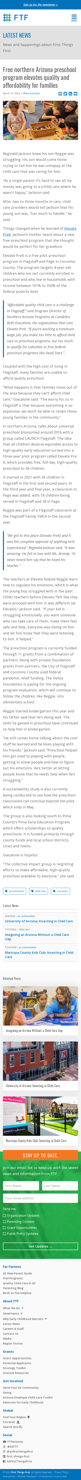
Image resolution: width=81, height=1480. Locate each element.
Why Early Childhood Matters (23, 1319)
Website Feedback (27, 1476)
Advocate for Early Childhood (23, 1402)
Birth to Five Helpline (17, 1293)
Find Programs (13, 1278)
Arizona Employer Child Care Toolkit (28, 1397)
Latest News (17, 35)
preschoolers (16, 891)
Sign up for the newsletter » (40, 4)
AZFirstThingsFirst (19, 1461)
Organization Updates (23, 1215)
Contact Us (10, 1333)
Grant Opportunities (22, 1228)
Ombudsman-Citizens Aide (53, 1476)
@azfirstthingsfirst (20, 1451)
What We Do (11, 1308)
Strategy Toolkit (14, 1368)
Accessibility (9, 1476)
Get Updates (40, 1246)
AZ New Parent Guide (17, 1273)
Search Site (10, 1427)
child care (40, 891)
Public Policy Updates (22, 1234)
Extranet (9, 1422)
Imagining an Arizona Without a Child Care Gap (37, 937)
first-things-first (18, 1456)
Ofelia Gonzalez (31, 93)
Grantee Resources (16, 1373)
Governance (11, 1313)
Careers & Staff (13, 1329)
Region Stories (13, 1343)
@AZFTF (12, 1446)
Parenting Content (20, 1222)
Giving (7, 1392)
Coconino (62, 891)
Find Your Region (14, 1417)
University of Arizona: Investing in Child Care (39, 921)
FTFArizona (15, 1441)
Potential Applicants (17, 1363)
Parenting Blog (13, 1288)
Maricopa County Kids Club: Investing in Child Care (39, 954)
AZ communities (26, 916)
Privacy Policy (61, 1472)
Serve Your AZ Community (21, 1387)
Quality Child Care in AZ (19, 1283)
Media (7, 1338)
